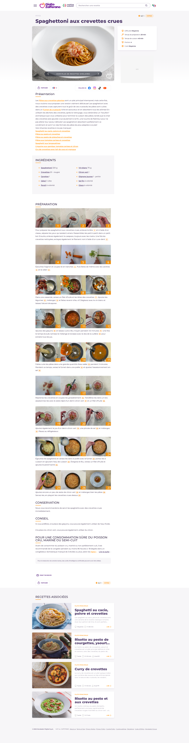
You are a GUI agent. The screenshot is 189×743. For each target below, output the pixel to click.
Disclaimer (130, 729)
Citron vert (83, 172)
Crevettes (45, 172)
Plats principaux (81, 606)
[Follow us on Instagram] (95, 88)
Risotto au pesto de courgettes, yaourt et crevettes (91, 641)
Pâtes (38, 16)
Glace (81, 185)
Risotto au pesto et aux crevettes (91, 700)
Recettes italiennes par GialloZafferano (56, 5)
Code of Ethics (139, 729)
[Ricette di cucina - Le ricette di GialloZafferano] (154, 5)
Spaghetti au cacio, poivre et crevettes (52, 131)
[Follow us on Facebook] (90, 88)
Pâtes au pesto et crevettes (47, 134)
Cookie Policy (110, 729)
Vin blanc (83, 168)
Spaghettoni (46, 168)
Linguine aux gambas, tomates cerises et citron (56, 146)
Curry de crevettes (91, 669)
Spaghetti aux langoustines (47, 143)
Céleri (43, 181)
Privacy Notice (90, 729)
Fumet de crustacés (52, 110)
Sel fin (81, 181)
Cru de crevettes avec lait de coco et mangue (55, 149)
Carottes (45, 177)
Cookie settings (121, 729)
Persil (43, 185)
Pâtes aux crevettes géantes (51, 100)
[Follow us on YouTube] (105, 88)
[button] (102, 551)
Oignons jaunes (86, 177)
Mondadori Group (151, 729)
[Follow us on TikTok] (100, 88)
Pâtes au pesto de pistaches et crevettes (53, 137)
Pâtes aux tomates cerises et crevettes (52, 140)
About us (73, 729)
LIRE (108, 627)
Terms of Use (81, 729)
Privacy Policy (100, 729)
